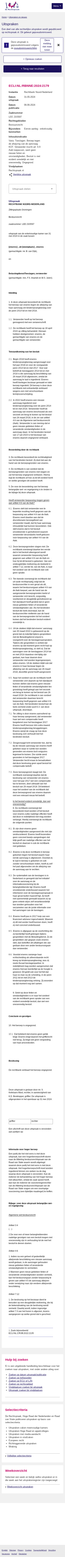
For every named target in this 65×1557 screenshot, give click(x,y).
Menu (56, 6)
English (5, 1550)
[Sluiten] (58, 45)
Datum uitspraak (14, 98)
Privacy (20, 1550)
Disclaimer (23, 1554)
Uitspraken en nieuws (18, 17)
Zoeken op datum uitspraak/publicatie (27, 1374)
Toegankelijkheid (40, 1550)
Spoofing (52, 1550)
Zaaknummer (16, 113)
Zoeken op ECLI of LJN (20, 1381)
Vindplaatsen (16, 166)
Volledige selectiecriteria (19, 1455)
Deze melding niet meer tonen (47, 45)
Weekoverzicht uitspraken (20, 1486)
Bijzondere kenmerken (14, 130)
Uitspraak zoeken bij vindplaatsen (25, 1390)
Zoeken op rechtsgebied (21, 1384)
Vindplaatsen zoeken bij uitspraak (25, 1387)
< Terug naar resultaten (32, 68)
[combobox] (32, 189)
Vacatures (6, 1554)
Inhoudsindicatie (18, 136)
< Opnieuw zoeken (32, 59)
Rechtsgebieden (17, 120)
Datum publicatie (14, 106)
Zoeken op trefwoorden (20, 1377)
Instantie (13, 92)
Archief (14, 1554)
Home (4, 17)
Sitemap (12, 1550)
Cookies (28, 1550)
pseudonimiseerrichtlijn (25, 48)
